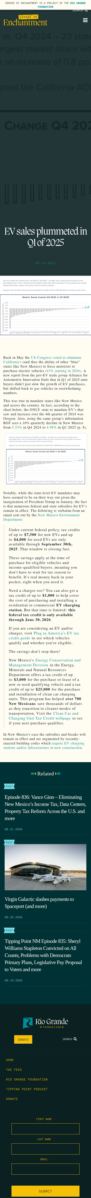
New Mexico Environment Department (41, 517)
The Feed (14, 1069)
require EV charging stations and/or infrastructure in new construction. (44, 745)
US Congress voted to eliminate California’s (42, 359)
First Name (45, 1119)
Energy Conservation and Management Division (45, 662)
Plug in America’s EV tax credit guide (44, 635)
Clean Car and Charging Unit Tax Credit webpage (44, 716)
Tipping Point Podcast (27, 1089)
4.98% (52, 427)
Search (78, 10)
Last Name (45, 1139)
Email (45, 1159)
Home (10, 1060)
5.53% (17, 427)
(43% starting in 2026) (63, 370)
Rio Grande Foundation (27, 1079)
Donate (23, 1039)
